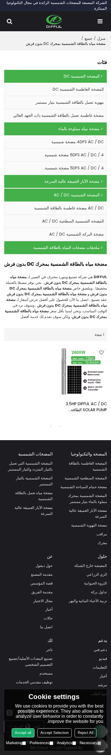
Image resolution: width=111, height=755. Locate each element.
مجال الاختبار (43, 600)
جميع (88, 38)
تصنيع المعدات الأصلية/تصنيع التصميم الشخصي (31, 661)
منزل (101, 38)
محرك (102, 542)
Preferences (40, 743)
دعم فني (100, 649)
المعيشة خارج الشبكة (90, 565)
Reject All (85, 733)
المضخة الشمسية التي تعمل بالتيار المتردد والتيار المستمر (30, 466)
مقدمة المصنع (42, 574)
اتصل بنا (46, 627)
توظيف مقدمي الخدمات (34, 682)
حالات (48, 618)
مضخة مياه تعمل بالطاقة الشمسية (34, 495)
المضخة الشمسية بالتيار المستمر (34, 481)
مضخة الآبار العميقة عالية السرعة (88, 513)
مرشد (102, 685)
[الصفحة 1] (50, 426)
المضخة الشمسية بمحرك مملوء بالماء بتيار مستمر (87, 498)
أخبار (49, 609)
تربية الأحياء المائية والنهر (88, 600)
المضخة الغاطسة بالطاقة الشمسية (88, 466)
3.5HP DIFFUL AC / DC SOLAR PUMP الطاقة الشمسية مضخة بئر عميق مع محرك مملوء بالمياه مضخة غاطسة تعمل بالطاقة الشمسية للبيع (83, 407)
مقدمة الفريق (42, 592)
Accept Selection (54, 733)
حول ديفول (44, 565)
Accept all (23, 733)
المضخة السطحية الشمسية (86, 478)
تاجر (49, 649)
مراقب (101, 534)
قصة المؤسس (41, 583)
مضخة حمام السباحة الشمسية (83, 486)
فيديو (103, 658)
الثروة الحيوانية (95, 583)
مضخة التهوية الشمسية (89, 525)
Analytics (64, 743)
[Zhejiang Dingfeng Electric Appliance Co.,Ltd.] (54, 21)
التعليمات (100, 667)
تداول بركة (99, 592)
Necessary (88, 743)
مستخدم (46, 673)
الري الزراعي (97, 574)
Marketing (14, 743)
